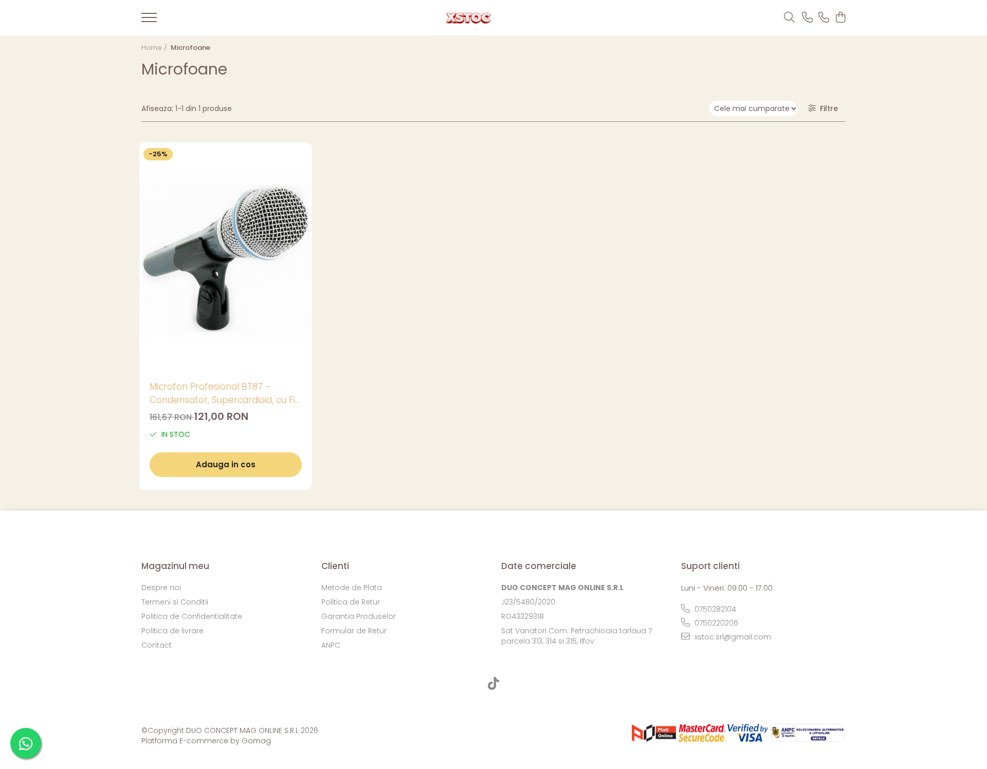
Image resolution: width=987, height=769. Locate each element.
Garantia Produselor (358, 616)
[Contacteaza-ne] (807, 18)
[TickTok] (494, 684)
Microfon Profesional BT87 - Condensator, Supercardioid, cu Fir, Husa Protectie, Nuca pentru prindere (225, 393)
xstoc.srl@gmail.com (731, 637)
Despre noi (161, 587)
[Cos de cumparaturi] (840, 18)
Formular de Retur (354, 631)
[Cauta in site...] (789, 18)
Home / (155, 47)
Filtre (827, 108)
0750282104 (714, 609)
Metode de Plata (351, 587)
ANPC (330, 645)
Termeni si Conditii (174, 602)
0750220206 (715, 623)
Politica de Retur (350, 602)
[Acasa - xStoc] (468, 17)
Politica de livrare (172, 631)
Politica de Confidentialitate (191, 616)
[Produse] (149, 20)
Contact (156, 645)
